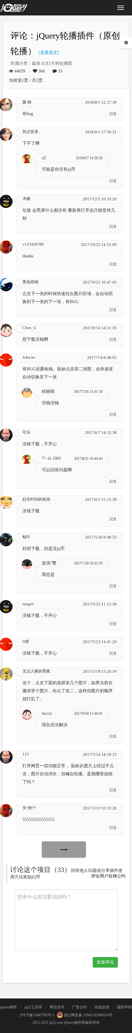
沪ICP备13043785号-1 (37, 1015)
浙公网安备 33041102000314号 (88, 1015)
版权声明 (124, 1007)
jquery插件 (8, 1007)
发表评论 (105, 962)
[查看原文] (47, 52)
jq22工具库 (33, 1007)
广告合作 (79, 1007)
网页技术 (57, 1007)
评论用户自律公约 (108, 876)
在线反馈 (102, 1007)
